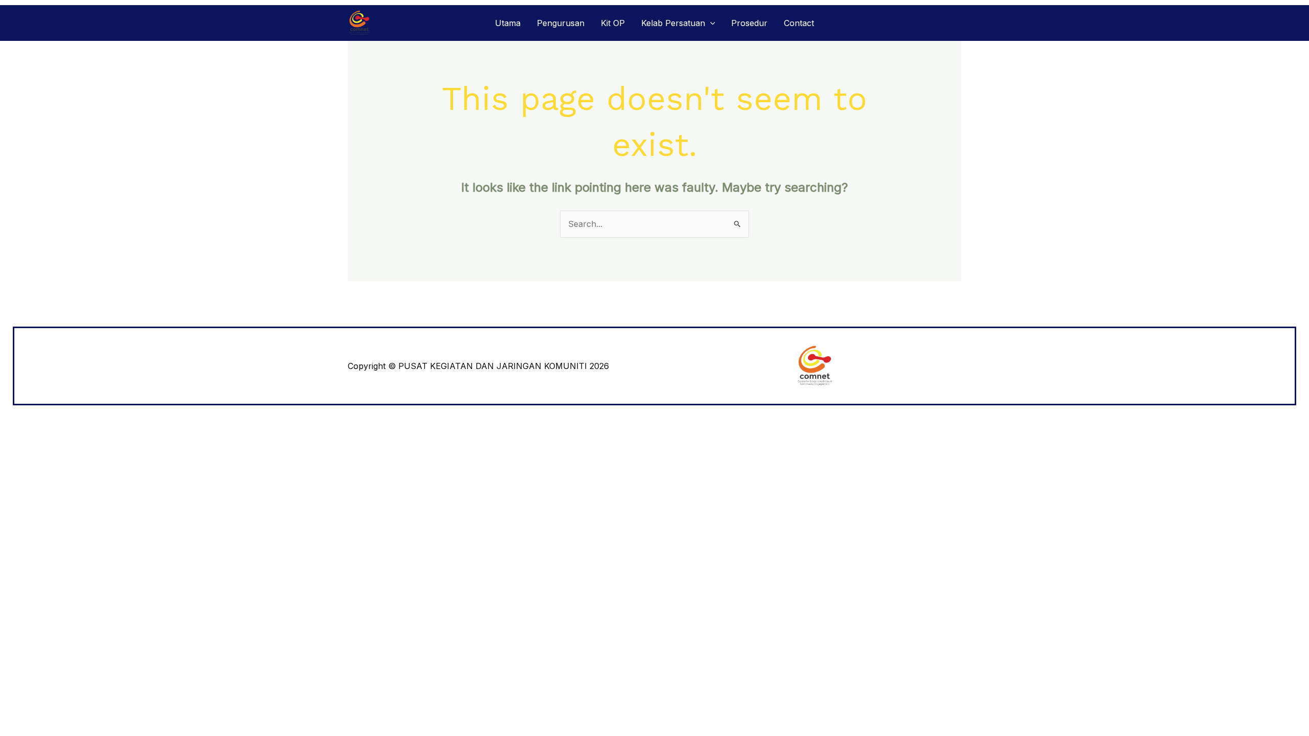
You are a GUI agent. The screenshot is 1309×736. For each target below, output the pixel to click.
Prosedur (749, 23)
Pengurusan (560, 23)
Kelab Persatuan (673, 23)
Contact (799, 23)
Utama (508, 23)
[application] (710, 23)
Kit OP (613, 23)
